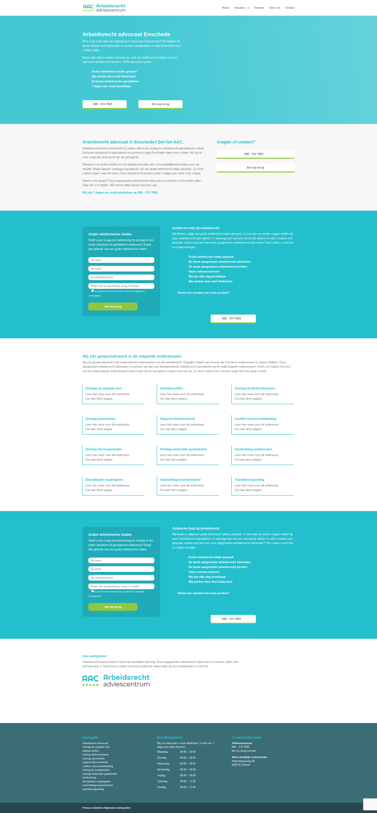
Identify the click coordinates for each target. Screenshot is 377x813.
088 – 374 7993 (147, 192)
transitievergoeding (93, 789)
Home (225, 7)
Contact (290, 7)
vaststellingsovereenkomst (97, 785)
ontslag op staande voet (96, 746)
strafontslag (89, 777)
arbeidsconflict (90, 750)
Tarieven (259, 7)
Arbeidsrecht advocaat (95, 743)
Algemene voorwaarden (117, 808)
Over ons (274, 7)
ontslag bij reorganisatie (95, 769)
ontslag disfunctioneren (95, 754)
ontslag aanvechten (93, 758)
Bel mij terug (160, 104)
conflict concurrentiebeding (97, 766)
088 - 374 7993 (102, 104)
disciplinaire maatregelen (96, 781)
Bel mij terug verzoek (244, 750)
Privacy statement (92, 808)
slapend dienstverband (95, 762)
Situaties (239, 7)
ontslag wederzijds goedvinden (99, 773)
